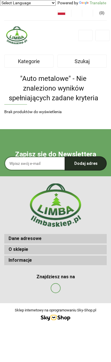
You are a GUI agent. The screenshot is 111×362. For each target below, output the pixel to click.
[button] (55, 238)
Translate (98, 3)
